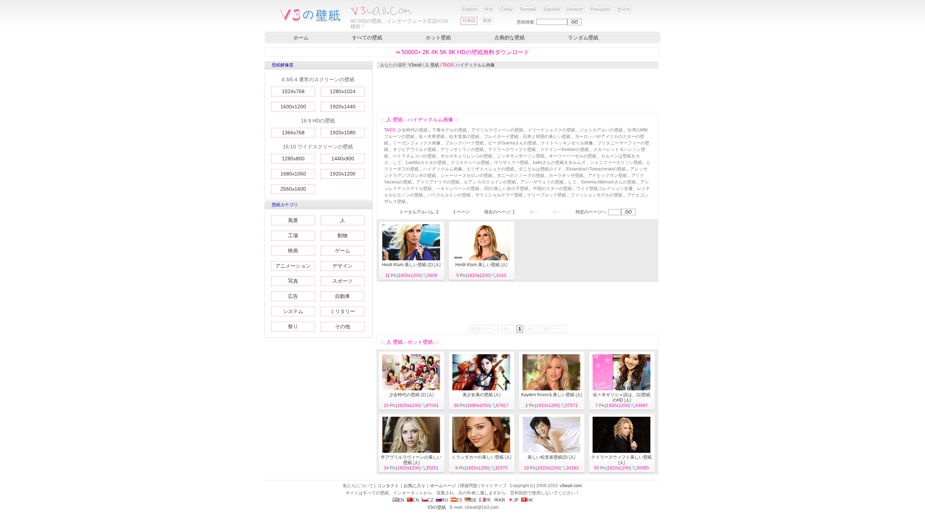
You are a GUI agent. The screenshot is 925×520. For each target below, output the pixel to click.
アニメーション (293, 266)
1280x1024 (343, 91)
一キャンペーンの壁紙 (457, 188)
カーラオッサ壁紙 (566, 175)
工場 (293, 235)
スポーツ (342, 281)
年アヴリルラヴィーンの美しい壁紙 (411, 460)
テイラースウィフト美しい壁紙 (621, 457)
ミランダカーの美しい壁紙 (478, 457)
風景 (293, 220)
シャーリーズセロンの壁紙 (466, 175)
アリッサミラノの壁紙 (462, 149)
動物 (342, 235)
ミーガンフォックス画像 (416, 143)
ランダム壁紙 (583, 37)
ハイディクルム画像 (475, 65)
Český (506, 9)
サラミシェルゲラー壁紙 (499, 195)
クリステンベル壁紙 (470, 162)
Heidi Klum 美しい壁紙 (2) (407, 264)
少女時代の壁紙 (412, 130)
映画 (293, 251)
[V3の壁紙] (311, 21)
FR (488, 500)
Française (600, 9)
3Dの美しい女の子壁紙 (506, 188)
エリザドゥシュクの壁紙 (490, 169)
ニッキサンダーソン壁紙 (521, 156)
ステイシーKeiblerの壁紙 (564, 149)
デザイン (342, 266)
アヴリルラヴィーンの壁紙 (497, 130)
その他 (342, 326)
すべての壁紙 (367, 37)
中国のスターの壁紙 (552, 188)
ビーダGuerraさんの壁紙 (512, 143)
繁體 (487, 20)
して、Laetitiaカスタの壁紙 (419, 162)
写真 (293, 281)
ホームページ (443, 485)
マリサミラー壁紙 (511, 162)
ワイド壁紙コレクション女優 (604, 188)
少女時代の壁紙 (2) (407, 394)
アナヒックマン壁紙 (607, 175)
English (469, 9)
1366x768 (293, 132)
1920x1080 (343, 132)
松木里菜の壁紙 (464, 136)
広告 (293, 296)
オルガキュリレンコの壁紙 (466, 156)
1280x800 (293, 158)
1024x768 (293, 91)
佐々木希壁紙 (432, 136)
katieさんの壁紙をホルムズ (559, 162)
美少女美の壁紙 (477, 394)
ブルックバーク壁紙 (464, 143)
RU (445, 500)
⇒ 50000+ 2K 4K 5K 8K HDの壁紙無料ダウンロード (462, 52)
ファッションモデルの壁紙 (597, 195)
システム (293, 311)
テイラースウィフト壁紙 (512, 149)
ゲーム (342, 251)
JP (516, 500)
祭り (293, 326)
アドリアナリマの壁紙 (438, 182)
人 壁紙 (432, 65)
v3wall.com (571, 485)
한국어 (623, 9)
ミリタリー (342, 311)
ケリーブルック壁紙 (546, 195)
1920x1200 (343, 174)
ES (459, 500)
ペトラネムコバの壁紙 (414, 156)
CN (416, 500)
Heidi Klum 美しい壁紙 (477, 264)
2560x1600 (293, 189)
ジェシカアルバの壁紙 (601, 130)
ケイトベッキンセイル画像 (567, 143)
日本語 (469, 20)
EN (401, 500)
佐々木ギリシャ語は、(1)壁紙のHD (621, 397)
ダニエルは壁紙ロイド (540, 169)
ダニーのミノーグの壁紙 (521, 175)
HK (530, 500)
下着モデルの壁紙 (449, 130)
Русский (528, 9)
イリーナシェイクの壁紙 (551, 130)
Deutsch (575, 9)
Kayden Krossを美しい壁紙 (548, 394)
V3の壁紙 (436, 507)
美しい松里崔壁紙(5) (548, 457)
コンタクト (388, 485)
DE (473, 500)
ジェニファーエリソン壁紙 (616, 162)
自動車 (342, 296)
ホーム (301, 37)
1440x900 (342, 158)
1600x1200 (293, 106)
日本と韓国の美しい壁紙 (547, 136)
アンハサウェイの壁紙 (542, 182)
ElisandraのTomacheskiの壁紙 (596, 169)
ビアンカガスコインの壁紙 (490, 182)
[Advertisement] (517, 90)
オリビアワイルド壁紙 (414, 149)
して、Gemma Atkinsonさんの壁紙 (602, 182)
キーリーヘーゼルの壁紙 (573, 156)
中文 (489, 9)
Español (551, 9)
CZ (430, 500)
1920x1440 (343, 106)
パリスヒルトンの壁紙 (449, 195)
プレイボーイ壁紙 (501, 136)
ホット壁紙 (438, 37)
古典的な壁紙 (509, 37)
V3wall (415, 65)
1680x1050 (293, 174)
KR (502, 500)
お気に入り (414, 485)
